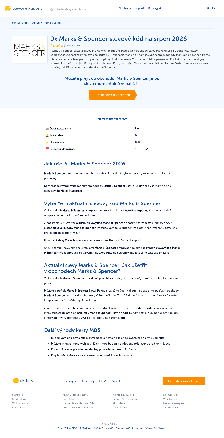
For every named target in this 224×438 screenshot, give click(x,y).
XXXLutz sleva (171, 407)
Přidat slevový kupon (186, 381)
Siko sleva (68, 399)
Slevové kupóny (20, 23)
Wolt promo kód (21, 403)
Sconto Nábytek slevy (125, 399)
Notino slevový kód (174, 403)
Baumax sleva (120, 407)
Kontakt (116, 381)
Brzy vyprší (155, 8)
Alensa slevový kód (123, 395)
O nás (60, 428)
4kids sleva (119, 403)
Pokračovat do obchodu (113, 95)
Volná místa (151, 428)
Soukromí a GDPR (124, 428)
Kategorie (139, 428)
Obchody (125, 8)
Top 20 (139, 8)
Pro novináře (108, 428)
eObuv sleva (19, 407)
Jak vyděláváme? (73, 428)
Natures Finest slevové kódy (78, 403)
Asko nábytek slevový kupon (78, 407)
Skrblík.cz (212, 8)
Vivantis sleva (170, 399)
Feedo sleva (19, 399)
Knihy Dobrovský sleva (75, 395)
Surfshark (17, 395)
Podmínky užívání (91, 428)
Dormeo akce (171, 395)
